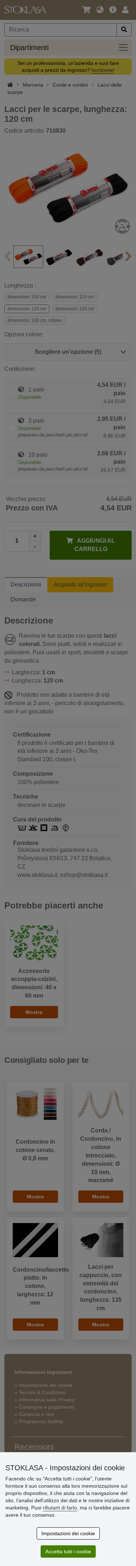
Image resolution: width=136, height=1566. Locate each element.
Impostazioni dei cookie (68, 1533)
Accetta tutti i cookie (68, 1551)
